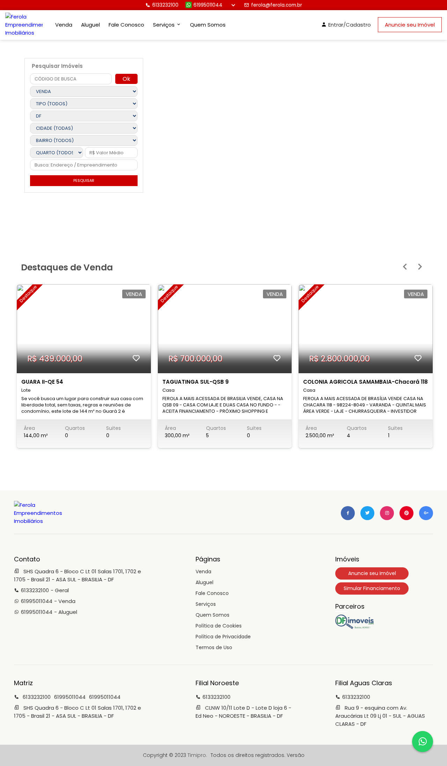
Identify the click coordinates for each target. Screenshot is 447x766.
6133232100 (165, 5)
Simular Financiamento (372, 588)
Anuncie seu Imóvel (410, 24)
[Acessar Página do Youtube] (406, 513)
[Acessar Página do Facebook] (348, 513)
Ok (126, 79)
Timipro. (197, 755)
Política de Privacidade (223, 636)
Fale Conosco (126, 24)
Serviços (206, 604)
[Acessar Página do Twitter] (367, 513)
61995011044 (207, 5)
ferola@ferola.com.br (276, 5)
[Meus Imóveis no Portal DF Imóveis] (354, 627)
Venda (63, 24)
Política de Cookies (219, 625)
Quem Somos (208, 24)
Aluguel (90, 24)
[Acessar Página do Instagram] (387, 513)
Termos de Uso (214, 647)
